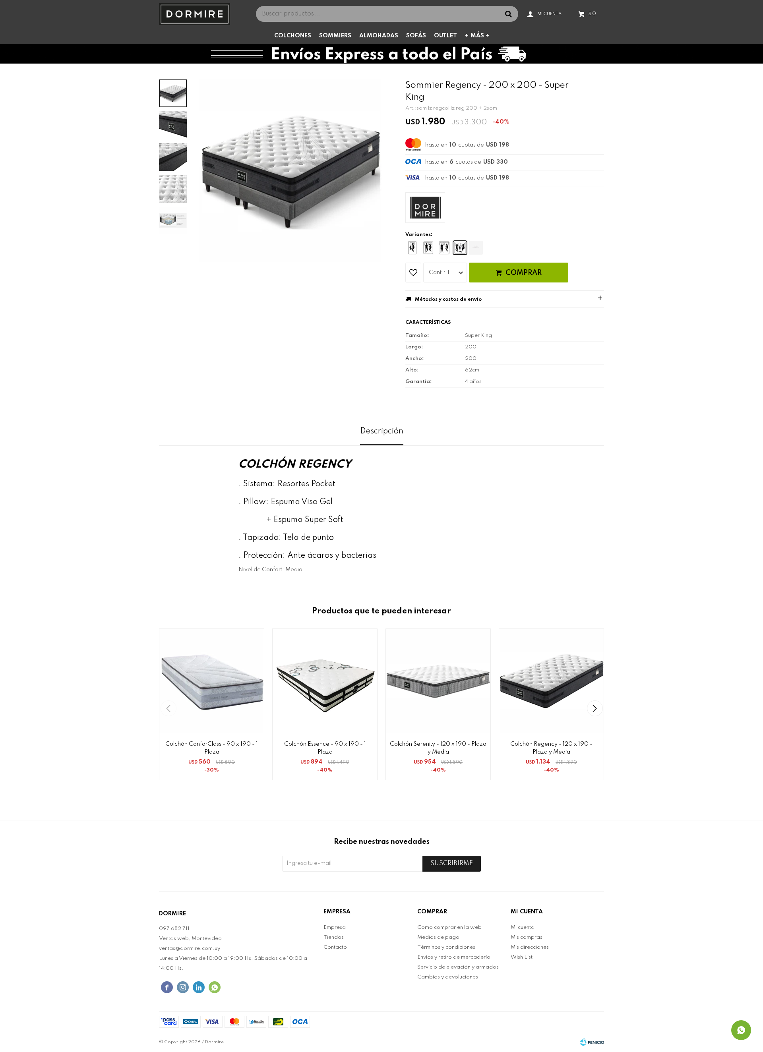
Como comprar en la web (449, 927)
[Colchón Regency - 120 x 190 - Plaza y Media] (551, 681)
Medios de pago (438, 937)
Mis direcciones (530, 947)
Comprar (523, 273)
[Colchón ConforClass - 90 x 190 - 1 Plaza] (211, 681)
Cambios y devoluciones (447, 977)
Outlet (445, 36)
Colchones (292, 36)
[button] (594, 708)
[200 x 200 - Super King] (460, 248)
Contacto (335, 947)
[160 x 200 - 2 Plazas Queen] (444, 248)
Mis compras (526, 937)
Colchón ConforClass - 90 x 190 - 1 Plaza (211, 748)
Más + (480, 36)
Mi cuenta (522, 927)
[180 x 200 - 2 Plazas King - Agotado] (476, 248)
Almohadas (378, 36)
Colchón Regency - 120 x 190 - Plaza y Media (551, 748)
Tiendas (333, 937)
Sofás (416, 36)
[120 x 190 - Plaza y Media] (412, 248)
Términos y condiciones (446, 947)
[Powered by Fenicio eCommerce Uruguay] (592, 1042)
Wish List (522, 957)
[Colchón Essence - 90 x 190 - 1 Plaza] (325, 681)
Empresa (334, 927)
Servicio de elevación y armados (458, 967)
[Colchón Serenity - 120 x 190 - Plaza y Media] (438, 681)
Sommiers (335, 36)
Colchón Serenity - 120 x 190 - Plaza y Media (438, 748)
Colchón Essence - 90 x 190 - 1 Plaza (325, 748)
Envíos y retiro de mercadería (453, 957)
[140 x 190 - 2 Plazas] (428, 248)
